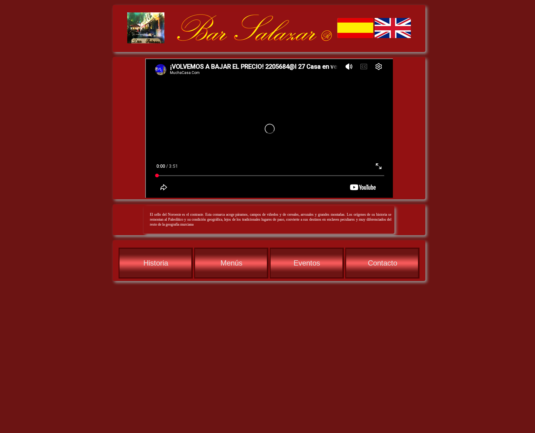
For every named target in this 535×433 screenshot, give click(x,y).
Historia (155, 263)
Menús (231, 263)
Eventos (307, 263)
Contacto (382, 263)
